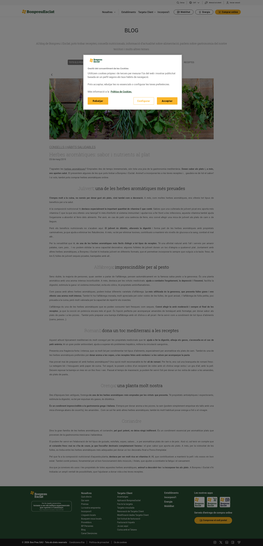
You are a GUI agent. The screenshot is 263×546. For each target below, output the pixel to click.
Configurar (143, 101)
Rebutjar (98, 101)
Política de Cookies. (121, 91)
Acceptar (167, 101)
